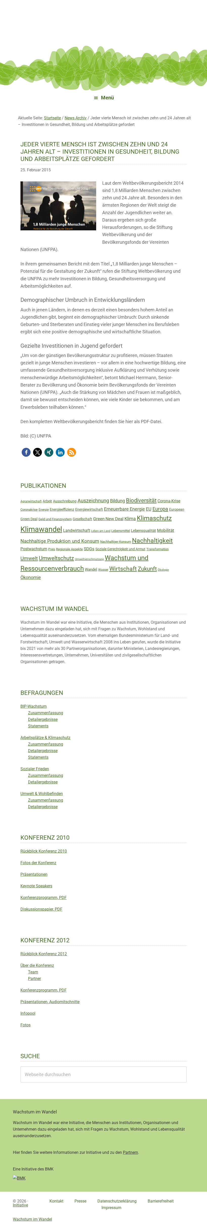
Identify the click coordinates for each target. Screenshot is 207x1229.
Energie (44, 509)
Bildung (117, 500)
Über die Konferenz (37, 965)
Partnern (130, 1152)
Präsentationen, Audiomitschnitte (50, 1001)
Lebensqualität (143, 530)
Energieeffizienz (62, 509)
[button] (26, 452)
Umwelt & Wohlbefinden (41, 793)
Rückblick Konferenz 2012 (43, 953)
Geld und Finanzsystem (55, 519)
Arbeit (47, 501)
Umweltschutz (56, 558)
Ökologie (163, 569)
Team (33, 972)
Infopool (27, 1013)
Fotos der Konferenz (38, 862)
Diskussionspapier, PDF (41, 909)
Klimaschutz (154, 518)
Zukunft (147, 569)
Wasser (103, 569)
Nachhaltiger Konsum (115, 541)
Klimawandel (41, 529)
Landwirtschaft (76, 530)
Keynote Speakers (36, 886)
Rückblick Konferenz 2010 (43, 851)
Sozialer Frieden (34, 769)
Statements (38, 726)
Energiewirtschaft (89, 509)
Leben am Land (100, 531)
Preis (51, 549)
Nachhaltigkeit (152, 540)
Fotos (25, 1025)
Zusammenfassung (45, 713)
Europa (160, 509)
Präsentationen (33, 874)
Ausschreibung (64, 501)
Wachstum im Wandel (103, 16)
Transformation (157, 549)
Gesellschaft (82, 519)
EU (148, 509)
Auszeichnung (93, 501)
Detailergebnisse (43, 719)
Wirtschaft (123, 568)
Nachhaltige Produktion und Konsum (59, 541)
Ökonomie (30, 577)
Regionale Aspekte (69, 549)
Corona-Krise (169, 501)
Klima (130, 518)
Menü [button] (107, 98)
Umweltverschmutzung (89, 559)
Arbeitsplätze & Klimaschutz (45, 737)
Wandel (91, 569)
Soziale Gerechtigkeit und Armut (120, 549)
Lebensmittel (120, 531)
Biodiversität (141, 500)
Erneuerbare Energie (124, 509)
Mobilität (165, 530)
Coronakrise (29, 509)
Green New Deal (108, 518)
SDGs (89, 548)
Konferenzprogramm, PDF (43, 897)
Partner (34, 978)
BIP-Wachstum (33, 706)
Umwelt (29, 558)
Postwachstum (33, 549)
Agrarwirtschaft (31, 501)
